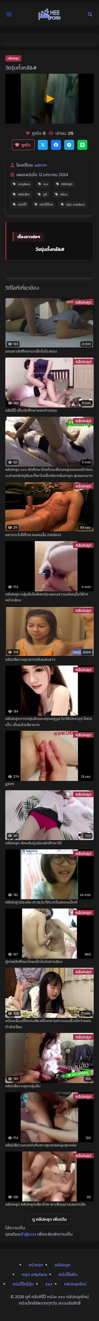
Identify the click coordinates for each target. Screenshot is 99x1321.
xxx (45, 184)
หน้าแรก (36, 1265)
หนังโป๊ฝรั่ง (68, 1274)
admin (41, 165)
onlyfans (24, 184)
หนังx (63, 194)
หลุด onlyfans (75, 204)
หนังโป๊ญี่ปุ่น (23, 1284)
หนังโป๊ (22, 204)
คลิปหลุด (13, 58)
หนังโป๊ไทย (46, 204)
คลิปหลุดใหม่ (75, 1284)
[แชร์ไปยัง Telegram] (69, 145)
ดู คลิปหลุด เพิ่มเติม (49, 1219)
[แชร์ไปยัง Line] (82, 145)
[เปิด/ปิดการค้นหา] (90, 14)
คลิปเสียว (24, 194)
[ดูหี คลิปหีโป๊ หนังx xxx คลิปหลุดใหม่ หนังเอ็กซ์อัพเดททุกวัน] (49, 14)
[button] (9, 14)
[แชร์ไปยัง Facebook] (56, 145)
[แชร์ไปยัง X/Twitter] (43, 145)
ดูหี (45, 194)
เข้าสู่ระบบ (27, 1234)
